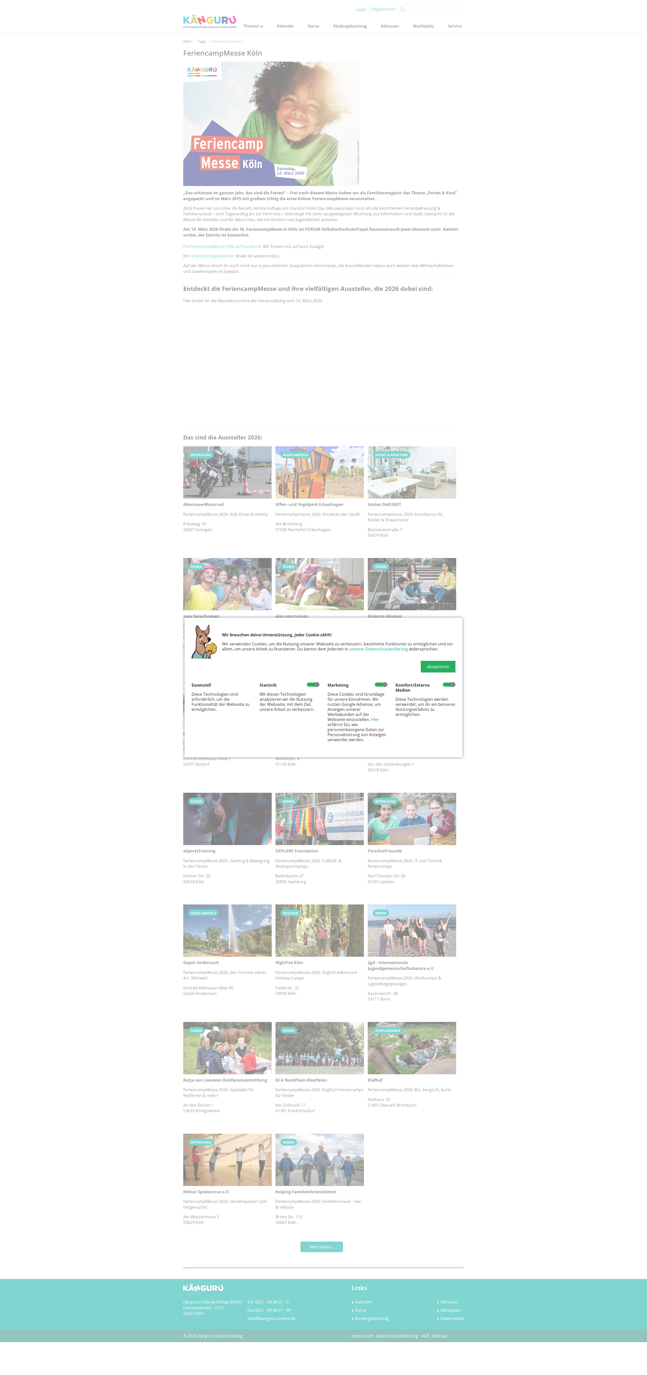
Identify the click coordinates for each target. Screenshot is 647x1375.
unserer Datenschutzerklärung (378, 649)
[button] (438, 666)
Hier (375, 719)
